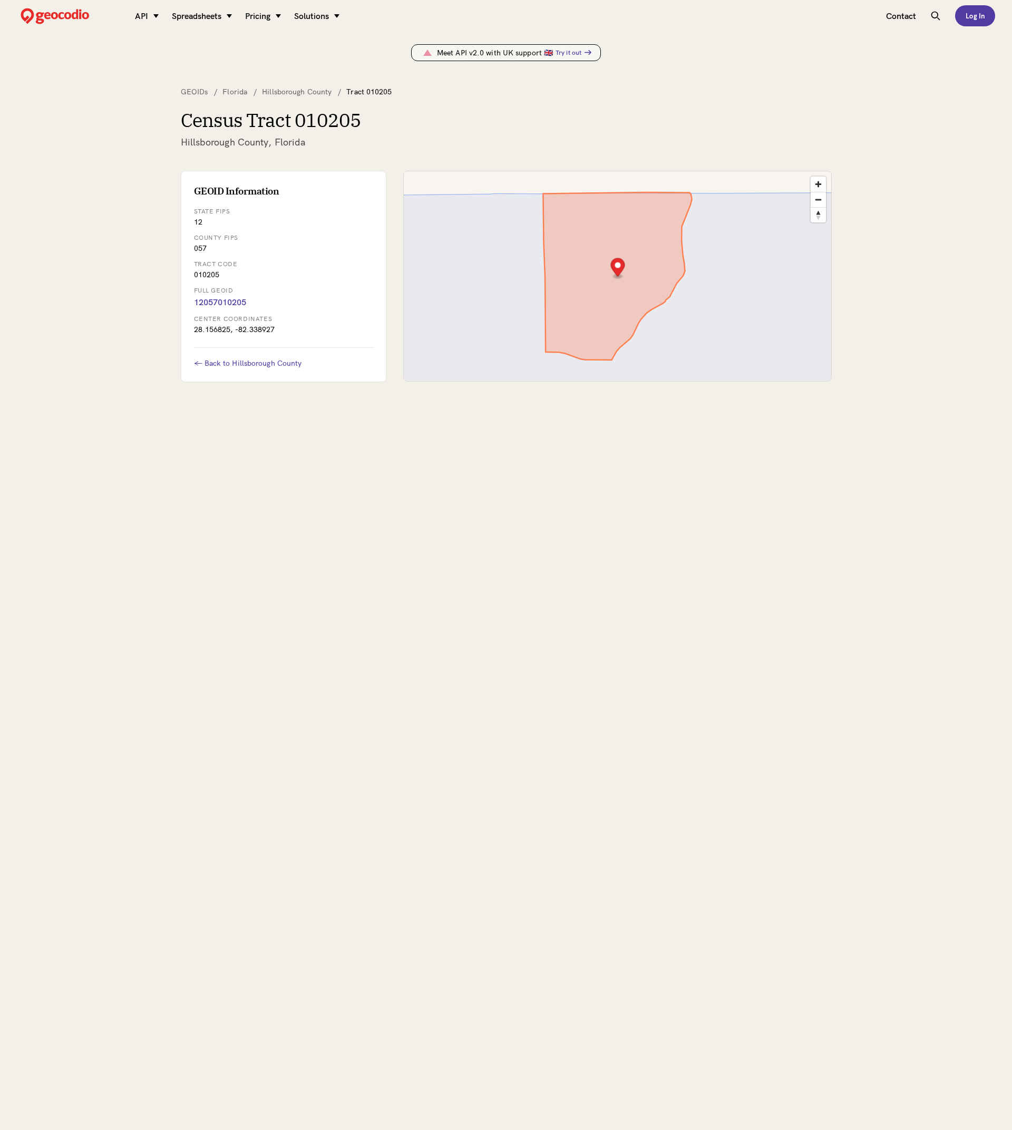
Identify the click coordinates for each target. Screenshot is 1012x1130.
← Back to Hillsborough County (248, 363)
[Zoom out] (818, 199)
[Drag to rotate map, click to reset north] (818, 214)
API (141, 16)
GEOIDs (194, 91)
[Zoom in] (818, 184)
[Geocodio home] (70, 16)
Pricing (257, 16)
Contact (901, 16)
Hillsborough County (297, 91)
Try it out (568, 52)
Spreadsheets (196, 16)
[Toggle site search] (935, 15)
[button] (617, 268)
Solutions (311, 16)
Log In (975, 16)
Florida (234, 91)
